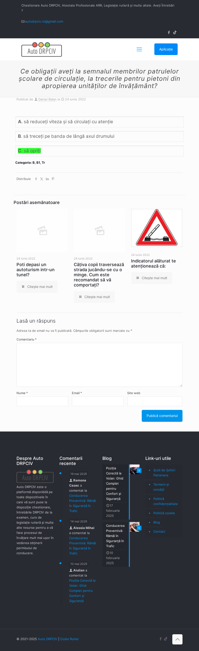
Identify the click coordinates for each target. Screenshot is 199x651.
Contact (159, 531)
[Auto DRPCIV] (41, 49)
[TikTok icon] (175, 32)
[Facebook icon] (169, 32)
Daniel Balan (47, 99)
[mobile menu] (139, 49)
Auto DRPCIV (47, 639)
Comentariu (27, 339)
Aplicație (166, 49)
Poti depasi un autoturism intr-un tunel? (36, 269)
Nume (22, 393)
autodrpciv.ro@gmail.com (44, 21)
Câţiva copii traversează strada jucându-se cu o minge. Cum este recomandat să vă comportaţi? (99, 274)
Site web (133, 393)
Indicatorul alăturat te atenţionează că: (153, 263)
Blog (156, 522)
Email (77, 393)
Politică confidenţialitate (165, 501)
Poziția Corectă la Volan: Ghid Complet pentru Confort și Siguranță (82, 590)
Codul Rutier (69, 639)
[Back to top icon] (177, 639)
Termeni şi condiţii (161, 486)
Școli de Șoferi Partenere (164, 472)
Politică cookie (164, 513)
